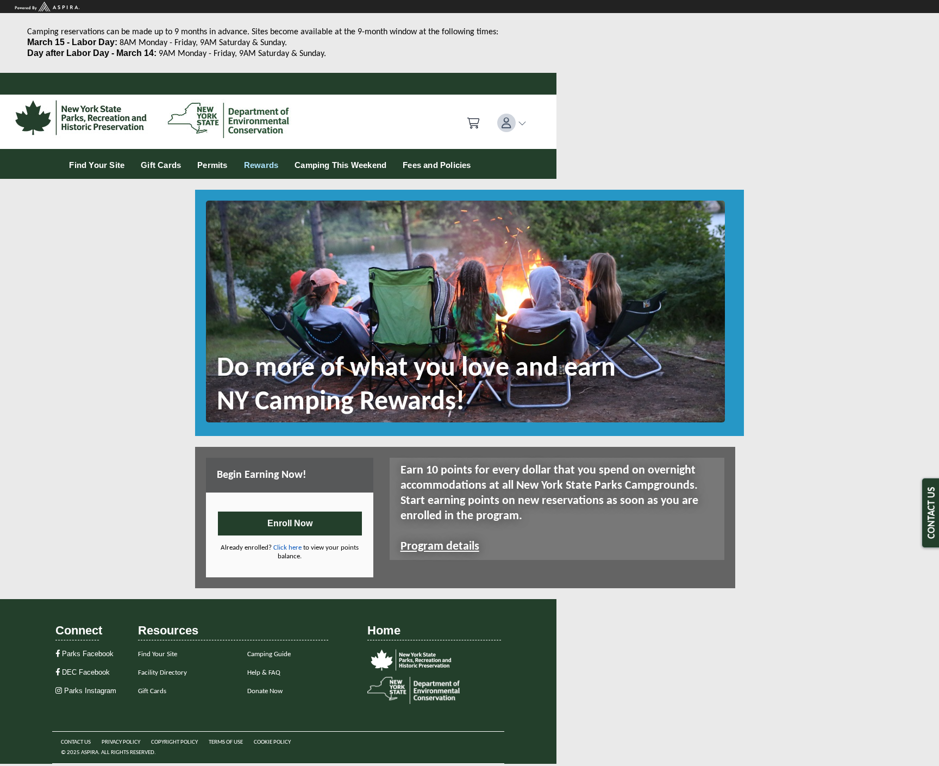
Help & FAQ (263, 672)
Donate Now (265, 691)
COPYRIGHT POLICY (174, 742)
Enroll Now (289, 523)
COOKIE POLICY (272, 742)
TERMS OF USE (226, 742)
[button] (512, 122)
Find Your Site (157, 654)
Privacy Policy (121, 742)
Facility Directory (162, 672)
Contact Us (76, 742)
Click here (287, 547)
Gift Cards (152, 691)
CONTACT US (932, 513)
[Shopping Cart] (473, 123)
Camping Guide (269, 654)
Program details (439, 546)
